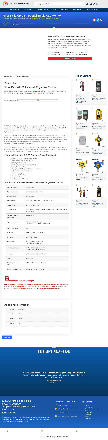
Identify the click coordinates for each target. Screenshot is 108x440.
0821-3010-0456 (21, 288)
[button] (94, 20)
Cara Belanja (88, 411)
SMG (53, 286)
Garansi (87, 416)
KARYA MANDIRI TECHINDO (13, 284)
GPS (53, 9)
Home (4, 18)
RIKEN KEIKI (15, 25)
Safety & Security (91, 9)
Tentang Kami (89, 407)
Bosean (94, 96)
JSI (47, 286)
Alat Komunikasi (41, 9)
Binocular (76, 9)
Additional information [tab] (22, 76)
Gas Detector (27, 18)
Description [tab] (8, 76)
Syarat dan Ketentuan (91, 409)
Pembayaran (88, 412)
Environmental (18, 18)
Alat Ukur (26, 9)
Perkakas (64, 9)
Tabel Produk (88, 418)
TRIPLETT (79, 96)
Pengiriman (88, 414)
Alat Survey (13, 9)
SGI (50, 286)
